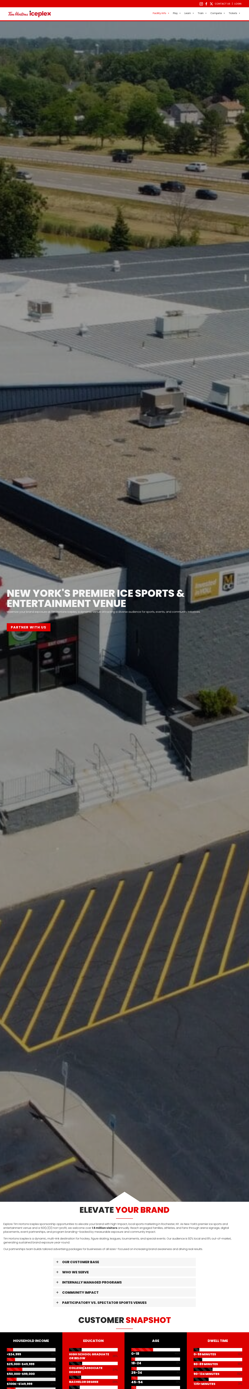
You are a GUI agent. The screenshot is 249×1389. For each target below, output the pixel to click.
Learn (187, 13)
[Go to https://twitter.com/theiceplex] (211, 4)
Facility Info (159, 13)
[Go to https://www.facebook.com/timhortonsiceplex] (206, 4)
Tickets (233, 13)
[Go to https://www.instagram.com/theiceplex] (201, 4)
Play (175, 13)
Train (201, 13)
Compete (216, 13)
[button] (124, 1262)
